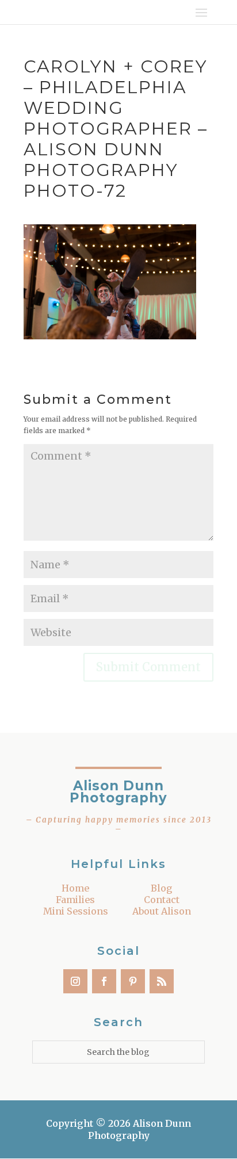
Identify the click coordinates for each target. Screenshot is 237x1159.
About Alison (161, 911)
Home (75, 888)
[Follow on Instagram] (75, 981)
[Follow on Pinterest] (133, 981)
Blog (162, 888)
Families (75, 899)
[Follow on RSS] (162, 981)
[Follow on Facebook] (104, 981)
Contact (161, 899)
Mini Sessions (75, 911)
